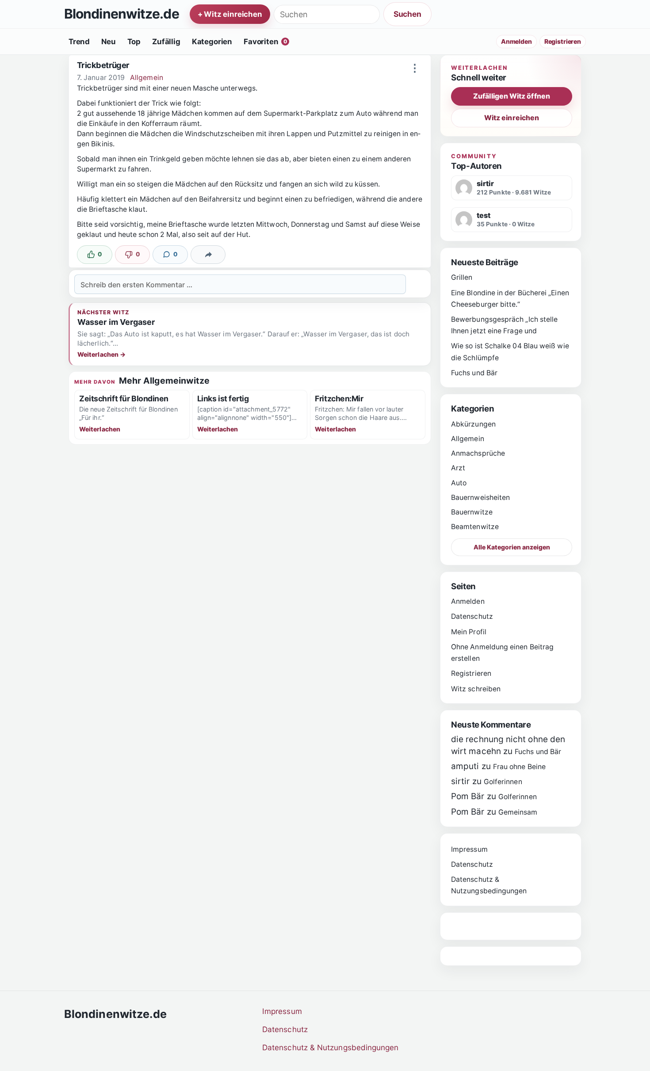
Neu (108, 41)
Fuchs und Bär (474, 373)
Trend (79, 41)
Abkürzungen (473, 424)
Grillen (462, 277)
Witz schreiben (476, 689)
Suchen (407, 14)
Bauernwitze (472, 512)
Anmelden (516, 41)
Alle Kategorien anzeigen (512, 547)
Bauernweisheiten (480, 497)
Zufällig (166, 41)
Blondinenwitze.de (121, 14)
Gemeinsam (518, 812)
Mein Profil (468, 632)
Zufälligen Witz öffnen (511, 96)
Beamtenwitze (475, 526)
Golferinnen (503, 782)
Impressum (469, 849)
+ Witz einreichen (230, 14)
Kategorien (212, 41)
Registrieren (562, 41)
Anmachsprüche (478, 453)
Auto (458, 483)
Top (134, 41)
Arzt (458, 468)
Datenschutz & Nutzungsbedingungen (330, 1047)
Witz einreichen (511, 118)
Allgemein (146, 77)
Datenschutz (472, 616)
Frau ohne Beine (519, 766)
